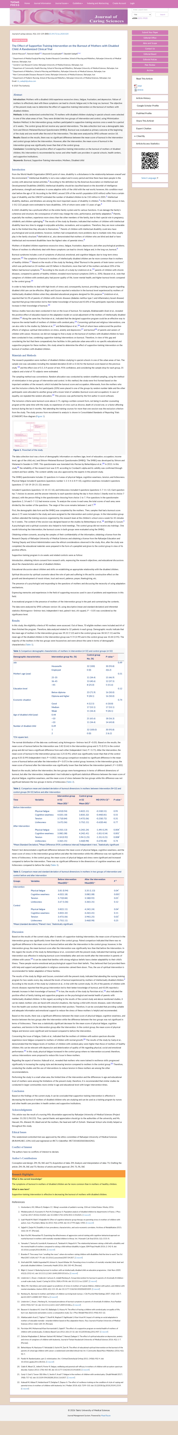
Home (27, 3)
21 (25, 1051)
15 (21, 318)
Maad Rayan (106, 1415)
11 (30, 262)
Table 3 (54, 865)
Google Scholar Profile (147, 106)
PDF (139, 86)
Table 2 (70, 782)
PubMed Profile (144, 113)
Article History (143, 98)
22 (112, 1064)
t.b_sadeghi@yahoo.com (26, 81)
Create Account (119, 3)
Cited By (140, 136)
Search (162, 14)
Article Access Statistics (148, 144)
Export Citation (143, 128)
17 (54, 326)
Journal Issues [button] (61, 3)
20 (84, 1039)
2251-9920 (143, 18)
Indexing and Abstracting (97, 3)
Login (132, 3)
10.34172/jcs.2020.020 (59, 34)
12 (41, 269)
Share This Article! (145, 121)
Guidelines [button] (77, 3)
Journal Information (42, 3)
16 (76, 322)
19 (53, 395)
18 (78, 326)
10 (22, 258)
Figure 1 (40, 416)
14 (32, 281)
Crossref (86, 1215)
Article (140, 90)
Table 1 (29, 645)
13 (93, 269)
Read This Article (144, 79)
